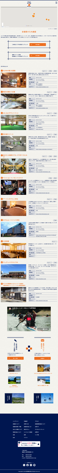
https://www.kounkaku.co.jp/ (42, 86)
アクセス (37, 421)
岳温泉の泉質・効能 (17, 426)
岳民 (25, 434)
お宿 (14, 434)
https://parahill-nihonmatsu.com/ (43, 171)
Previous (2, 80)
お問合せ (37, 432)
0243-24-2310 (29, 454)
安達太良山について (17, 432)
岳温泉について (16, 424)
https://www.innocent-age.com (42, 192)
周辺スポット (26, 429)
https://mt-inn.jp (39, 129)
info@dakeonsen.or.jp (31, 458)
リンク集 (37, 434)
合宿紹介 (26, 421)
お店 (14, 437)
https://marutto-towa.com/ (42, 300)
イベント (26, 437)
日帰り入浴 (26, 424)
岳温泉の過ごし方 (27, 426)
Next (25, 80)
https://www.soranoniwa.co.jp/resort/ (44, 149)
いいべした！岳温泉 (28, 432)
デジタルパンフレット (39, 429)
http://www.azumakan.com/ (42, 108)
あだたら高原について (17, 429)
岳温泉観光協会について (40, 424)
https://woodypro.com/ (41, 278)
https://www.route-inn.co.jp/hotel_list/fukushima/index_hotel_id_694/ (46, 236)
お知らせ (37, 426)
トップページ (15, 421)
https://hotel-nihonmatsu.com (42, 214)
